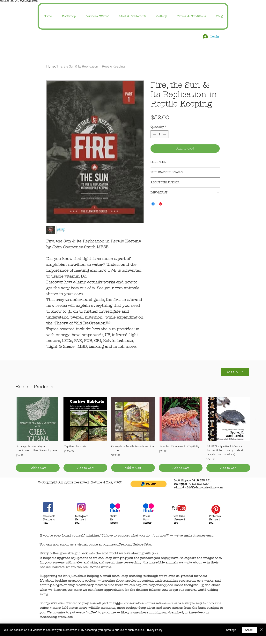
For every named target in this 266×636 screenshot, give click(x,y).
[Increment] (165, 134)
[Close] (261, 630)
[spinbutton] (159, 134)
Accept (249, 630)
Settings (231, 630)
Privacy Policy (153, 630)
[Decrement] (154, 134)
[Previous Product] (10, 419)
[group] (133, 434)
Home (50, 66)
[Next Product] (256, 419)
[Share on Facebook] (153, 204)
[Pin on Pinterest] (160, 204)
